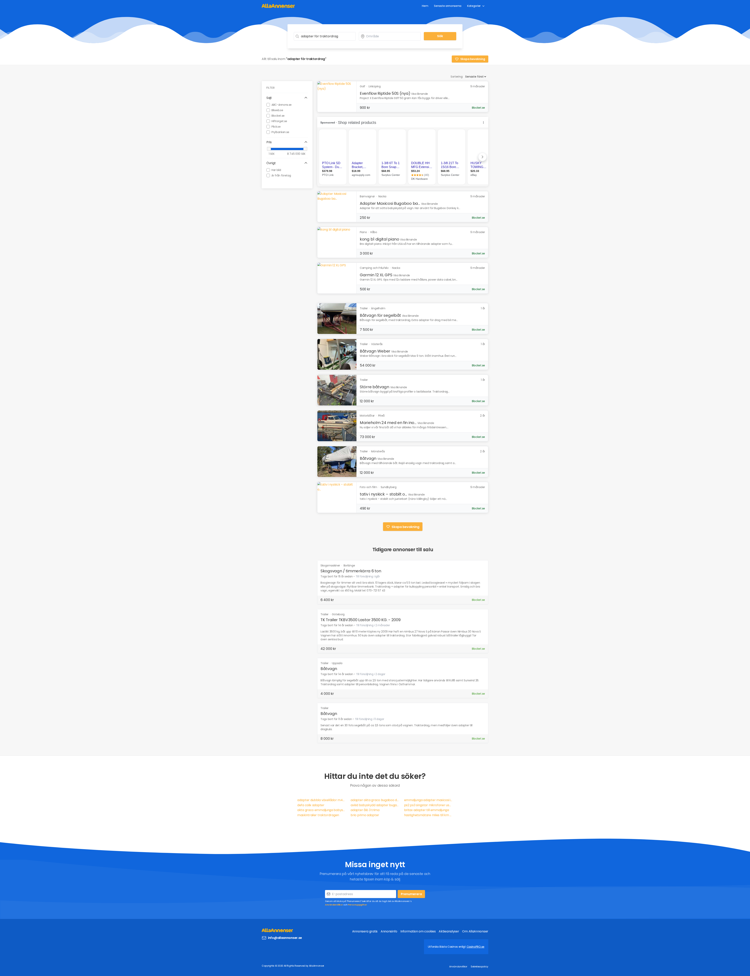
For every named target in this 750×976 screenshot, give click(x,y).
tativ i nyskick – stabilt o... (383, 494)
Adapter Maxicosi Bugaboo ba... (390, 203)
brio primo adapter (365, 815)
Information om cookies (418, 931)
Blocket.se (278, 115)
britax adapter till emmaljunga (426, 810)
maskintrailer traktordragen (318, 815)
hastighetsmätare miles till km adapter (428, 815)
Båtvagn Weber (375, 351)
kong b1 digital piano (379, 239)
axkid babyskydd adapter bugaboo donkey (375, 805)
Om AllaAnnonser (475, 931)
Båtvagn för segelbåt (380, 315)
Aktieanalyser (449, 931)
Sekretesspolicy (479, 966)
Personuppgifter (357, 904)
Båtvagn (368, 458)
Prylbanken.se (280, 132)
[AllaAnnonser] (278, 6)
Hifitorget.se (279, 121)
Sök (440, 36)
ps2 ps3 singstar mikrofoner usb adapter (428, 805)
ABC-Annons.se (281, 104)
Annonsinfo (389, 931)
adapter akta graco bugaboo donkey (375, 800)
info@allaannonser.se (285, 938)
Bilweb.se (277, 110)
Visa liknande (419, 94)
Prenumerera (411, 894)
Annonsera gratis (365, 931)
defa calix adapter (310, 805)
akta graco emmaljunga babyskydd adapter (321, 810)
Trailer (325, 614)
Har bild (276, 170)
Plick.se (276, 126)
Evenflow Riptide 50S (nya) (385, 93)
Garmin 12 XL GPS (376, 275)
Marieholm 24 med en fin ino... (388, 422)
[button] (287, 97)
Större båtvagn (374, 387)
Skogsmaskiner (331, 565)
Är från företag (281, 175)
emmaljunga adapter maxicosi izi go (428, 800)
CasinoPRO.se (475, 947)
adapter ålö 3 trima (365, 810)
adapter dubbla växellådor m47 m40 (321, 800)
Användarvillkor (334, 904)
